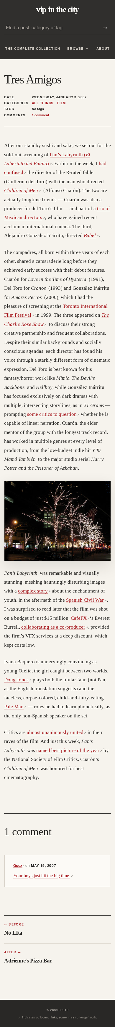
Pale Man (15, 706)
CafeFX (80, 618)
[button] (57, 521)
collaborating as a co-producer (54, 627)
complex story (34, 591)
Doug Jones (18, 679)
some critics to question (53, 414)
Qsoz (18, 865)
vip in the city (57, 9)
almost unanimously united (56, 732)
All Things (43, 103)
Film (61, 103)
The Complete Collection (32, 48)
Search (104, 27)
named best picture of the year (69, 750)
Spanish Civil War (86, 600)
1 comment (40, 115)
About (103, 48)
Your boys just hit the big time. (43, 875)
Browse (75, 48)
